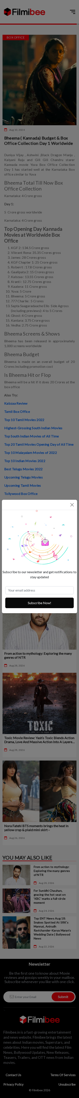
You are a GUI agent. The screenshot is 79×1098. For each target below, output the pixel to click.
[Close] (72, 504)
